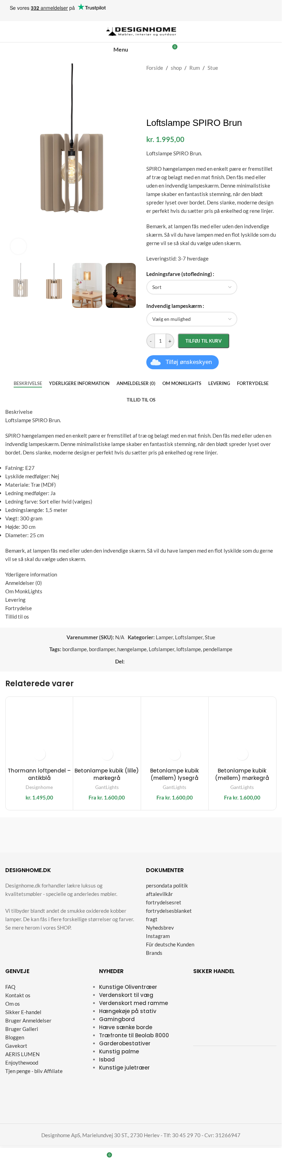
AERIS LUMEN (22, 1054)
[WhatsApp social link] (162, 661)
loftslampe (188, 649)
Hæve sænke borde (125, 1027)
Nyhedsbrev (160, 928)
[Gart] (106, 834)
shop (176, 68)
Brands (154, 953)
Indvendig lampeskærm (174, 306)
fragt (152, 919)
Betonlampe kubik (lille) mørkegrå (107, 774)
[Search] (148, 49)
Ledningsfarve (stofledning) (179, 274)
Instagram (158, 936)
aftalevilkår (159, 894)
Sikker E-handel (23, 1012)
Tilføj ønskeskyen (189, 362)
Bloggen (14, 1037)
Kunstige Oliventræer (128, 987)
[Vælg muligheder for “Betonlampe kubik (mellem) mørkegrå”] (242, 754)
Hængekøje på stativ (127, 1011)
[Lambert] (175, 834)
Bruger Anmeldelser (28, 1020)
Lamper (164, 637)
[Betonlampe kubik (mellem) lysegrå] (174, 730)
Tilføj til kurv (204, 341)
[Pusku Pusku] (37, 834)
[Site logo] (141, 31)
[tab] (28, 383)
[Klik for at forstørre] (18, 246)
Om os (12, 1003)
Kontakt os (17, 995)
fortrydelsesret (163, 902)
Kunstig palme (119, 1051)
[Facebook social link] (129, 661)
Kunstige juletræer (124, 1067)
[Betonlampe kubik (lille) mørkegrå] (107, 730)
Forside (154, 68)
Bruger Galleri (21, 1029)
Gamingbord (117, 1019)
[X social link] (137, 661)
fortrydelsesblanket (169, 911)
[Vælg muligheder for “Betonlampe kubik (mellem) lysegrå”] (174, 754)
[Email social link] (145, 661)
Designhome (39, 787)
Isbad (107, 1059)
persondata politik (167, 886)
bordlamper (102, 649)
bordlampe (74, 649)
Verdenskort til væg (126, 995)
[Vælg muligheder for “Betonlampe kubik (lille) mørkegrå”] (107, 754)
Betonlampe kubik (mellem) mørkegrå (242, 774)
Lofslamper (161, 649)
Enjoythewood (21, 1062)
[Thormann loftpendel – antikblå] (39, 730)
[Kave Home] (244, 834)
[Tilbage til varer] (264, 67)
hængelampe (132, 649)
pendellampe (217, 649)
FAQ (10, 987)
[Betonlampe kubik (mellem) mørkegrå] (242, 730)
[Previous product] (255, 67)
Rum (194, 68)
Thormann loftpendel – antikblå (39, 774)
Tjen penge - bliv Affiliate (34, 1071)
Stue (213, 68)
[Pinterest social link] (154, 661)
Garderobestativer (124, 1043)
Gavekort (16, 1046)
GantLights (107, 787)
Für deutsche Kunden (170, 945)
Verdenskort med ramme (133, 1003)
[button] (39, 754)
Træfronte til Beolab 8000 (134, 1035)
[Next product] (272, 67)
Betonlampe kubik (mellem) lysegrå (174, 774)
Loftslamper (189, 637)
